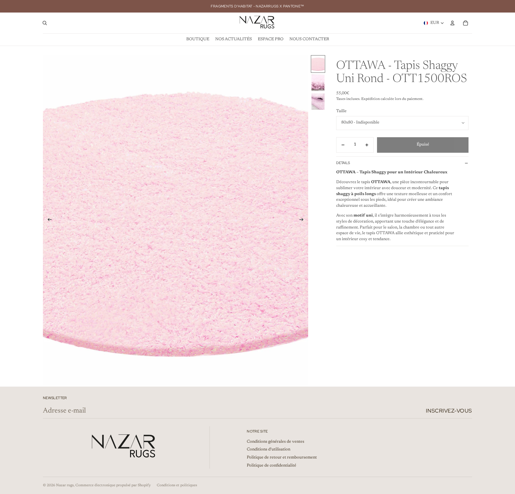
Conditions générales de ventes (275, 442)
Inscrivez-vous (449, 410)
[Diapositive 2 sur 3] (318, 83)
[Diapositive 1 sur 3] (318, 64)
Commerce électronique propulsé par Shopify (113, 485)
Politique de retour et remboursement (282, 458)
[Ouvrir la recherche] (44, 23)
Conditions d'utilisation (268, 449)
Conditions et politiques (177, 485)
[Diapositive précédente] (48, 220)
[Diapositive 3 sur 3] (318, 101)
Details (343, 162)
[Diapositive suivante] (303, 220)
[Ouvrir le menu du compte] (452, 23)
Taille (341, 111)
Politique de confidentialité (271, 466)
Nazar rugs (65, 485)
